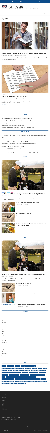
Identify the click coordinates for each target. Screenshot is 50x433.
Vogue (3, 358)
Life (5, 272)
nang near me (25, 372)
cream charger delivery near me (7, 368)
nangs (31, 372)
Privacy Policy (45, 430)
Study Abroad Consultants (41, 381)
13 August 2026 (4, 195)
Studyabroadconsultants (6, 383)
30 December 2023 (20, 306)
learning (23, 98)
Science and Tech (5, 410)
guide (21, 55)
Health (3, 331)
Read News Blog (15, 6)
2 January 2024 (4, 55)
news (3, 376)
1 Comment (25, 295)
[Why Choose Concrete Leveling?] (8, 217)
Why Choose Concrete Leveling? (23, 213)
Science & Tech (4, 342)
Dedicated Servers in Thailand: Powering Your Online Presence (30, 304)
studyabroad (11, 381)
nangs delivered (42, 372)
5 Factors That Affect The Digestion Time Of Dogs (27, 202)
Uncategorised (4, 353)
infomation (24, 55)
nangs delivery (4, 374)
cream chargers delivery (19, 368)
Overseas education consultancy (7, 379)
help (20, 98)
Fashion (3, 327)
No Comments (11, 55)
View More (5, 61)
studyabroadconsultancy (20, 381)
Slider (12, 272)
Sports (3, 349)
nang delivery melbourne (6, 372)
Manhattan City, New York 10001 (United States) (11, 417)
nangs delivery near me (24, 374)
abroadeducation (10, 366)
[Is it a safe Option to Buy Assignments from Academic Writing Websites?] (25, 35)
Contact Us (39, 430)
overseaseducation (10, 376)
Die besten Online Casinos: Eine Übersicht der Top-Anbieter (30, 294)
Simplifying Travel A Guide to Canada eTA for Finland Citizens (19, 150)
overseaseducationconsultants (34, 379)
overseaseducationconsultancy (29, 376)
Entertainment (4, 324)
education (18, 55)
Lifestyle (10, 370)
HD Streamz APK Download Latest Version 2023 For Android (19, 141)
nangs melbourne (34, 374)
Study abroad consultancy (30, 381)
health (44, 368)
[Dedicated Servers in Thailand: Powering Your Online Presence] (8, 305)
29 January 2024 (19, 204)
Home (35, 430)
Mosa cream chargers (25, 370)
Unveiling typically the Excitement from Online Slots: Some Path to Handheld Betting (18, 122)
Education (4, 94)
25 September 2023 (5, 98)
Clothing (23, 366)
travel (24, 383)
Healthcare (4, 370)
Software (3, 346)
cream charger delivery (31, 366)
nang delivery (34, 370)
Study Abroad (4, 381)
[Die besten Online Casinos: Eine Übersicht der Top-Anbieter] (8, 298)
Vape (3, 355)
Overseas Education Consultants (21, 379)
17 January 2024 (19, 295)
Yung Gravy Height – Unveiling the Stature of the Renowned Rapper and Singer (17, 120)
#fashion (3, 366)
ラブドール (4, 135)
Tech (2, 351)
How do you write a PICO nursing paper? (14, 96)
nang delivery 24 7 (41, 370)
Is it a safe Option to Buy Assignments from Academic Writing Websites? (24, 53)
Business (3, 272)
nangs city (36, 372)
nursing (26, 98)
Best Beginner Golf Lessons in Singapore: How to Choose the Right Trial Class (17, 118)
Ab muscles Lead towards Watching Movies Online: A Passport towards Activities (18, 127)
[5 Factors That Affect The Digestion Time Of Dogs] (8, 207)
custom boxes (28, 368)
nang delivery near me (17, 372)
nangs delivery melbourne (14, 374)
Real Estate (4, 340)
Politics (3, 335)
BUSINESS (17, 366)
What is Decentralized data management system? (18, 146)
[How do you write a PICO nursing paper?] (25, 79)
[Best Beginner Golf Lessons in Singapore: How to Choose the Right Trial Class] (25, 175)
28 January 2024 (19, 285)
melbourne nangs (17, 370)
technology (19, 383)
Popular (8, 272)
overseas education (18, 376)
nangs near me (41, 374)
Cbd (2, 320)
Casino (3, 318)
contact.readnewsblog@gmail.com (19, 1)
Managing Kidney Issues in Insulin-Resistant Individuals (13, 125)
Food (2, 329)
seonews (43, 379)
